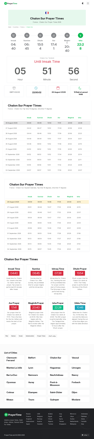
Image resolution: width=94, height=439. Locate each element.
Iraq (60, 414)
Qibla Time (80, 303)
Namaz (13, 336)
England (29, 419)
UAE (60, 416)
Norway (39, 419)
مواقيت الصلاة (52, 336)
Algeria (50, 421)
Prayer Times (41, 336)
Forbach (76, 382)
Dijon (74, 392)
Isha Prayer (58, 303)
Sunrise (36, 268)
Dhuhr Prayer (80, 268)
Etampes (32, 392)
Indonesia (84, 414)
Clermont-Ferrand (12, 359)
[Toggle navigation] (88, 3)
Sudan (72, 419)
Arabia (50, 414)
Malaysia (73, 424)
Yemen (61, 421)
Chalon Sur (55, 357)
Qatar (83, 419)
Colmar (10, 392)
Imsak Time (14, 268)
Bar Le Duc (12, 375)
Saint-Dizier (56, 392)
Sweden (40, 424)
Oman (50, 419)
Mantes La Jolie (14, 367)
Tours (31, 399)
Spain (28, 424)
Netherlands (74, 421)
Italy (82, 424)
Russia (28, 414)
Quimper (54, 399)
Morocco (73, 414)
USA (38, 414)
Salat (9, 27)
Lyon (30, 367)
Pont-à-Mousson (55, 383)
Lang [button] (85, 435)
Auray (31, 382)
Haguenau (55, 367)
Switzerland (30, 421)
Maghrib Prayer (36, 303)
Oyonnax (11, 382)
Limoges (76, 367)
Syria (61, 419)
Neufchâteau (56, 375)
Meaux (10, 399)
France (22, 27)
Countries (16, 27)
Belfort (31, 357)
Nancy (75, 375)
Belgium (40, 416)
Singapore (62, 424)
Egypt (50, 416)
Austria (39, 421)
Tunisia (50, 424)
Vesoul (75, 357)
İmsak (21, 336)
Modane (76, 399)
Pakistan (84, 416)
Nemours (33, 375)
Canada (83, 421)
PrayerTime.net (9, 435)
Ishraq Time (58, 268)
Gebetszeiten (30, 336)
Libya (72, 416)
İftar (7, 336)
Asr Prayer (14, 303)
